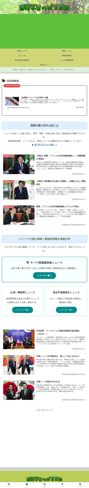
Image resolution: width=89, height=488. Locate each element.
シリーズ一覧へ (44, 275)
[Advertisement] (44, 31)
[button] (82, 366)
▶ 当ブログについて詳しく (44, 145)
